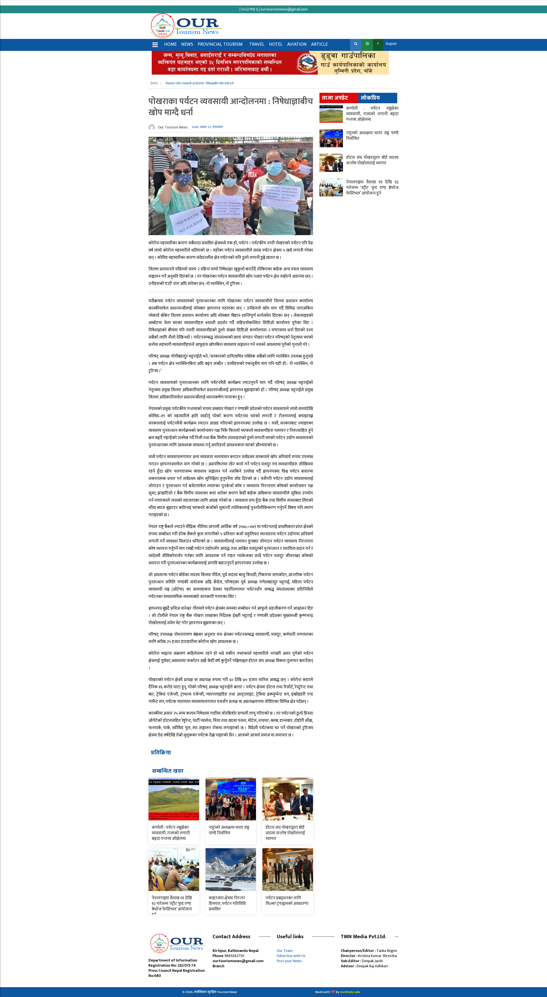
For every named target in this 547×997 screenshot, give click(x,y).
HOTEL (276, 44)
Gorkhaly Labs (350, 992)
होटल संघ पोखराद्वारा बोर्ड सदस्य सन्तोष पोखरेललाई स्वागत (285, 833)
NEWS (187, 44)
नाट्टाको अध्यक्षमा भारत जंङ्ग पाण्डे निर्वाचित (229, 830)
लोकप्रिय (370, 98)
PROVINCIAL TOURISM (220, 44)
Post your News (289, 961)
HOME (170, 44)
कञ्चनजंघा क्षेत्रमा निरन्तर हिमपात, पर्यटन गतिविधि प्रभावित (227, 903)
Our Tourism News (173, 127)
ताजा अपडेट (335, 98)
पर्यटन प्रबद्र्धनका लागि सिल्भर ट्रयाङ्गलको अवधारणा (287, 900)
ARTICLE (319, 44)
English (391, 44)
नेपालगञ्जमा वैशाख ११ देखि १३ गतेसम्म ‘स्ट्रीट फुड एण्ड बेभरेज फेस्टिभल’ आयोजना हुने (172, 906)
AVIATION (297, 44)
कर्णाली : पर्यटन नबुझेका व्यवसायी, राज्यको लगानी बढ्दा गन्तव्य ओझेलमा (171, 833)
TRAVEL (257, 44)
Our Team (285, 951)
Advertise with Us (291, 956)
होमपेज (154, 83)
